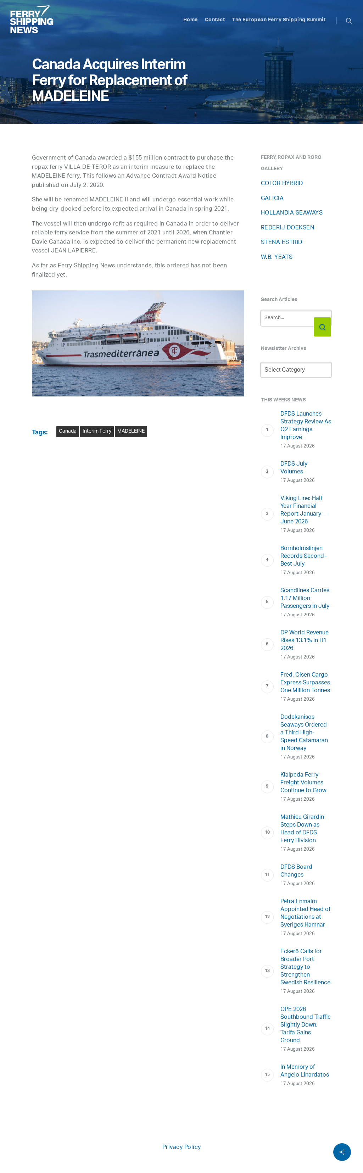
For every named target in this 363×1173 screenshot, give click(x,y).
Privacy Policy (181, 1147)
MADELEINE (131, 431)
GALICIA (272, 199)
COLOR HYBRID (282, 184)
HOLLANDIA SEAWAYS (292, 213)
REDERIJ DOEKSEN (287, 228)
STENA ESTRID (281, 243)
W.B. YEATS (277, 257)
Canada (68, 431)
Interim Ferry (97, 431)
